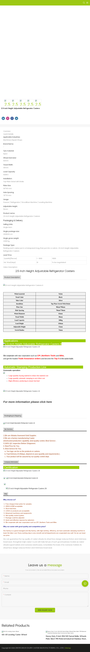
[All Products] (5, 484)
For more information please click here (27, 401)
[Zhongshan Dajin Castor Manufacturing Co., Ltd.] (4, 478)
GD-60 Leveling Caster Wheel (14, 634)
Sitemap (68, 648)
